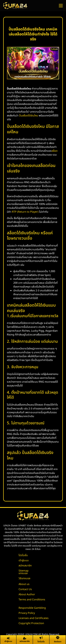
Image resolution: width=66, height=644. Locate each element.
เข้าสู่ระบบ (24, 560)
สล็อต (55, 151)
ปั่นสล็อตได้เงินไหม (28, 116)
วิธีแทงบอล (24, 578)
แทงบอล (23, 573)
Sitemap (24, 571)
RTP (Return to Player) (25, 212)
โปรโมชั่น (23, 555)
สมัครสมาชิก (25, 566)
